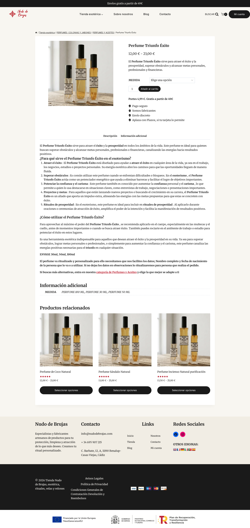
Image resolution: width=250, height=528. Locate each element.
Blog (146, 14)
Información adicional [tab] (134, 135)
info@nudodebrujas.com (96, 433)
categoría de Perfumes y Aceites (116, 272)
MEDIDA (134, 80)
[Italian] (186, 449)
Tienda (131, 441)
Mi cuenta (239, 14)
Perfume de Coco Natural (55, 371)
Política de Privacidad (94, 484)
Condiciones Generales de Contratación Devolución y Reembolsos (87, 494)
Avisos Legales (94, 478)
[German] (182, 449)
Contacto (165, 14)
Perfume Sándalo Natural (114, 371)
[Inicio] (36, 32)
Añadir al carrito (149, 88)
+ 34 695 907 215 (91, 442)
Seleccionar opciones (66, 390)
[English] (175, 449)
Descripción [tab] (110, 135)
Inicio (130, 435)
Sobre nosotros (123, 14)
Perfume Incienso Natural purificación (181, 371)
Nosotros (155, 435)
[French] (178, 449)
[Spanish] (193, 449)
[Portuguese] (190, 449)
